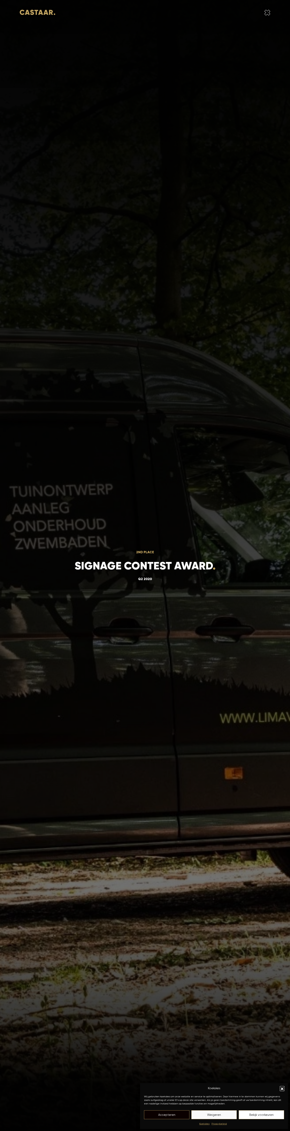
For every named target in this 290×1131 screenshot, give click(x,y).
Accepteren (166, 1115)
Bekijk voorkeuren (261, 1115)
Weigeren (214, 1115)
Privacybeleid (219, 1123)
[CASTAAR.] (37, 13)
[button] (282, 1088)
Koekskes (204, 1123)
